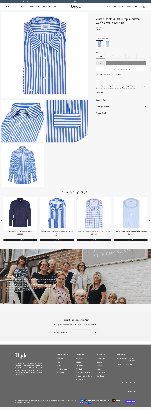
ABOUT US (130, 6)
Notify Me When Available (121, 69)
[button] (136, 7)
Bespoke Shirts (81, 379)
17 (131, 56)
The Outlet (79, 369)
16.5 (121, 56)
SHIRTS (15, 6)
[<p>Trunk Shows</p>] (123, 2)
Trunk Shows (101, 372)
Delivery (58, 362)
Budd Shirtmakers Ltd (24, 400)
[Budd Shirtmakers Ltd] (75, 6)
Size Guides (101, 376)
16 (110, 56)
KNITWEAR (33, 6)
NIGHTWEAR (53, 6)
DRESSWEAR (23, 6)
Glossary (100, 362)
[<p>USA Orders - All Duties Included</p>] (75, 2)
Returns (58, 365)
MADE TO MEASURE (119, 6)
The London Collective (83, 372)
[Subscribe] (95, 332)
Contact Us (59, 358)
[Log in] (140, 7)
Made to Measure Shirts (84, 376)
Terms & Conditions (62, 369)
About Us (79, 358)
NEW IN (8, 6)
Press (98, 369)
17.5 (141, 56)
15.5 (100, 56)
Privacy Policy (60, 372)
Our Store (79, 365)
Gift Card (79, 362)
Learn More (10, 296)
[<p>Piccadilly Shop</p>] (28, 2)
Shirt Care (100, 365)
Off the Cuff (101, 358)
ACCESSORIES (42, 6)
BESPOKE (108, 6)
